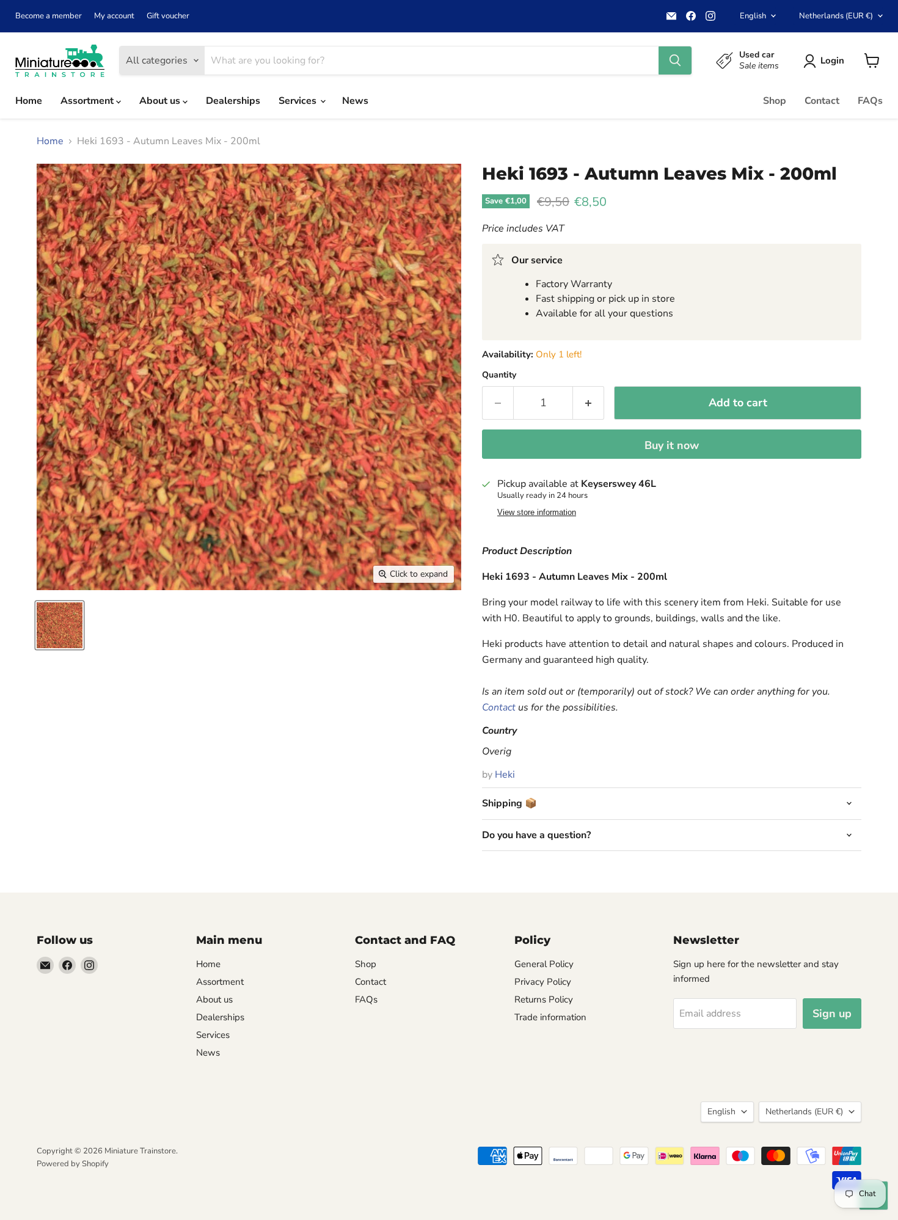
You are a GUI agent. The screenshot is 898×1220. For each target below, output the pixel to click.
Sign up (832, 1013)
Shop (774, 101)
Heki (505, 774)
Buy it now (671, 445)
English (753, 15)
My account (114, 16)
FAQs (870, 101)
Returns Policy (543, 999)
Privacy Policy (542, 982)
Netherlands (836, 15)
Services (299, 101)
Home (28, 101)
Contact (822, 101)
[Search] (675, 60)
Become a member (48, 16)
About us (161, 101)
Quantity (499, 375)
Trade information (550, 1017)
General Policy (544, 964)
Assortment (88, 101)
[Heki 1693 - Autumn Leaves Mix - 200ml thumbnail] (59, 625)
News (355, 101)
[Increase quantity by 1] (588, 403)
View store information (536, 512)
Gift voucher (168, 16)
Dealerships (233, 101)
